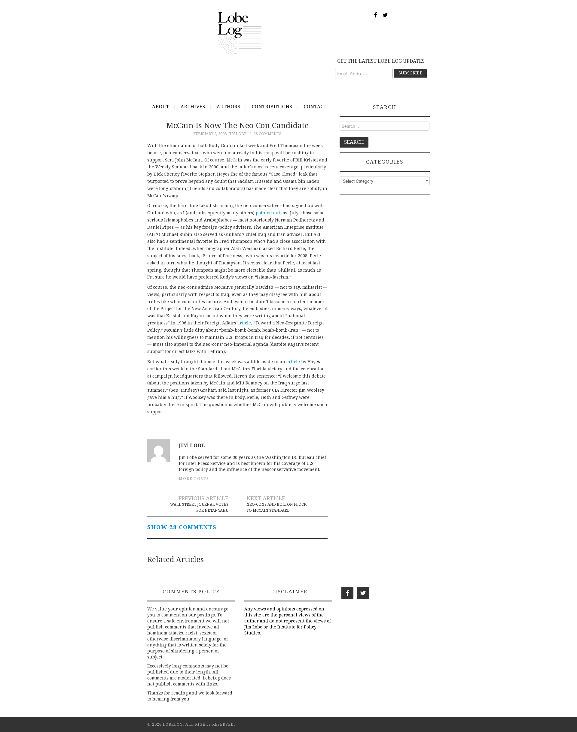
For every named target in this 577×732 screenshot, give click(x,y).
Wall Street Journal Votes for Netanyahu (199, 507)
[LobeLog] (239, 33)
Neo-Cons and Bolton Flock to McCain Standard (276, 507)
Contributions (272, 107)
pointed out (268, 212)
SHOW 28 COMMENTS (182, 527)
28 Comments (267, 133)
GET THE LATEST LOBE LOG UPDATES (381, 61)
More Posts (194, 478)
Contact (315, 107)
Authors (228, 107)
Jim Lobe (237, 133)
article (244, 323)
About (160, 107)
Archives (193, 107)
